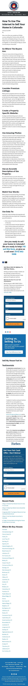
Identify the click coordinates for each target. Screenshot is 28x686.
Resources (12, 666)
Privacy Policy (19, 666)
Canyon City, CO (6, 563)
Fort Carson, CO (6, 556)
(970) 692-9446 (16, 12)
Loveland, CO (5, 625)
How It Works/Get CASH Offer (13, 664)
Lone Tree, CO (5, 539)
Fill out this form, (14, 248)
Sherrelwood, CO (6, 570)
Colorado (4, 529)
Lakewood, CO (5, 649)
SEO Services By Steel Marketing (14, 668)
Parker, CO (5, 613)
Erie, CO (4, 584)
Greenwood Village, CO (8, 558)
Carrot (24, 684)
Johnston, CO (5, 553)
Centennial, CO (6, 637)
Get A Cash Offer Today (7, 14)
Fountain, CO (5, 591)
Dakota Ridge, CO (6, 603)
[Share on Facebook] (3, 262)
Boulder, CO (5, 634)
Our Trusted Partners (14, 670)
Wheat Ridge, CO (6, 596)
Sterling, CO (5, 541)
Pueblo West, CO (6, 594)
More (24, 14)
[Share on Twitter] (6, 262)
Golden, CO (5, 582)
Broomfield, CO (6, 622)
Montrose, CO (5, 572)
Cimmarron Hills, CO (7, 565)
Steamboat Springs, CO (8, 548)
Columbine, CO (6, 589)
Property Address (10, 298)
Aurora (4, 598)
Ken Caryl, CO (5, 601)
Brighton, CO (5, 606)
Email (7, 309)
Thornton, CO (5, 646)
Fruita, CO (4, 536)
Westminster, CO (6, 641)
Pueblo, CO (5, 639)
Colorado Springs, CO (7, 532)
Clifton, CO (5, 577)
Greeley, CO (5, 629)
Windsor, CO (5, 587)
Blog (25, 666)
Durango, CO (5, 567)
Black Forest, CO (6, 551)
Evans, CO (4, 575)
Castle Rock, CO (6, 618)
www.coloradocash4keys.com (13, 414)
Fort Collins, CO (6, 651)
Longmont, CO (6, 627)
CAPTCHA (7, 315)
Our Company (18, 14)
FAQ (22, 664)
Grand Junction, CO (7, 620)
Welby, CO (4, 560)
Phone (7, 304)
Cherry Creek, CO (6, 534)
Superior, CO (5, 544)
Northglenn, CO (6, 608)
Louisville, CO (5, 579)
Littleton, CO (5, 610)
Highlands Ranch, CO (7, 632)
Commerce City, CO (7, 615)
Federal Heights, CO (7, 546)
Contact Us (20, 662)
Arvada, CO (5, 644)
